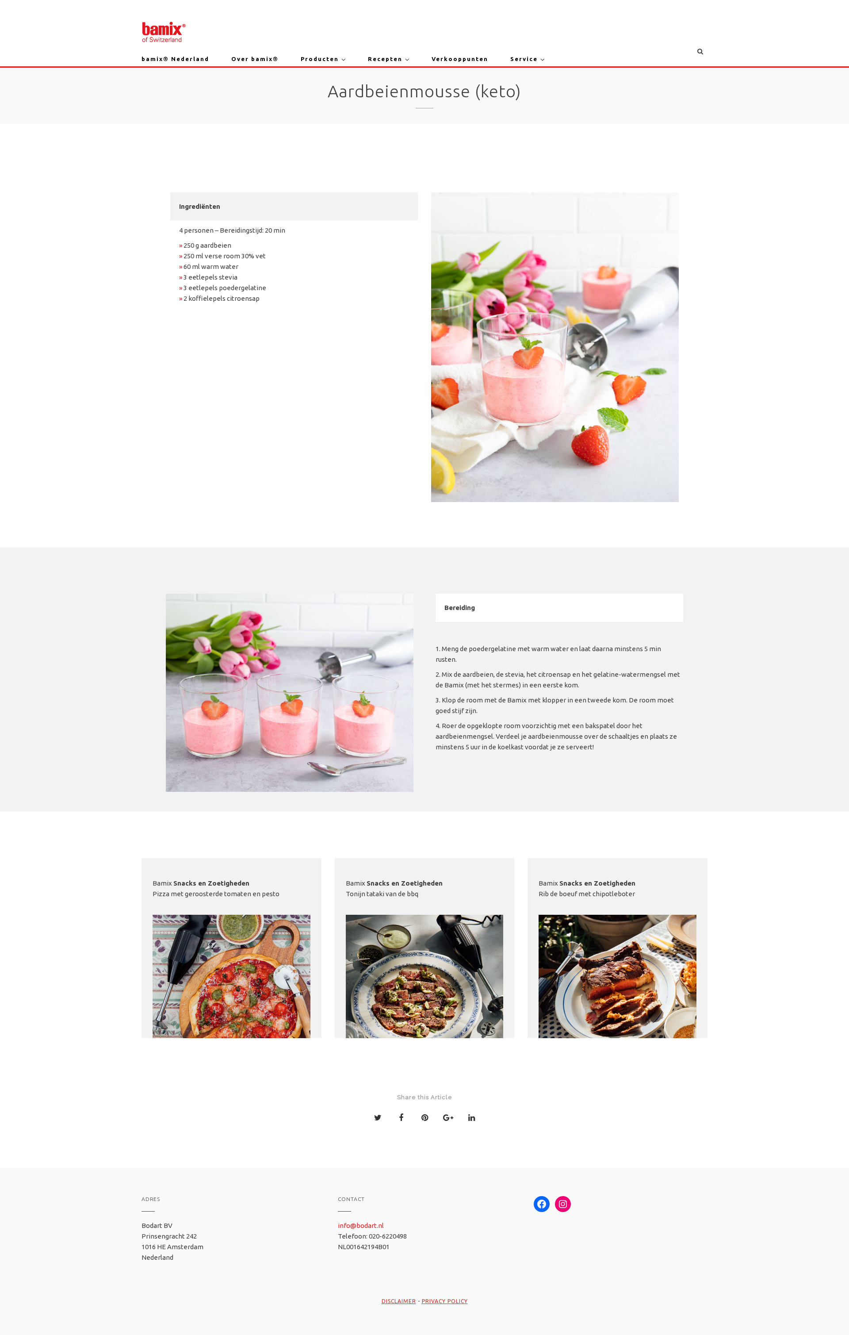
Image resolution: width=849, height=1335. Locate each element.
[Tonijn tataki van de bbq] (425, 994)
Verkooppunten (460, 59)
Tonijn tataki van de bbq (382, 894)
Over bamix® (255, 59)
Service (524, 59)
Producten (320, 59)
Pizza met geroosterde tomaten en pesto (216, 894)
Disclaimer (399, 1301)
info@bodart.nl (361, 1225)
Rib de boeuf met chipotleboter (587, 894)
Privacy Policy (445, 1301)
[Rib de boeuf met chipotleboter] (617, 994)
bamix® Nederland (175, 59)
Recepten (385, 59)
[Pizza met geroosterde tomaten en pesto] (231, 994)
